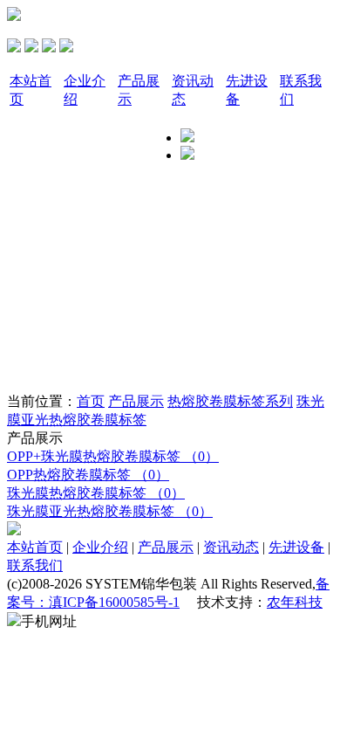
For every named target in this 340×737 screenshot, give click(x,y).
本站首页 (35, 547)
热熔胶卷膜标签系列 (230, 401)
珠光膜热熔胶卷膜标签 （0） (96, 493)
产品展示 (136, 401)
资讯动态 (231, 547)
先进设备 (296, 547)
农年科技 (295, 602)
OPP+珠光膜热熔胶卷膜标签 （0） (113, 456)
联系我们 (35, 565)
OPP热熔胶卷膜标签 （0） (88, 474)
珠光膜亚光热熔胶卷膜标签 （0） (110, 511)
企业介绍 (100, 547)
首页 (91, 401)
